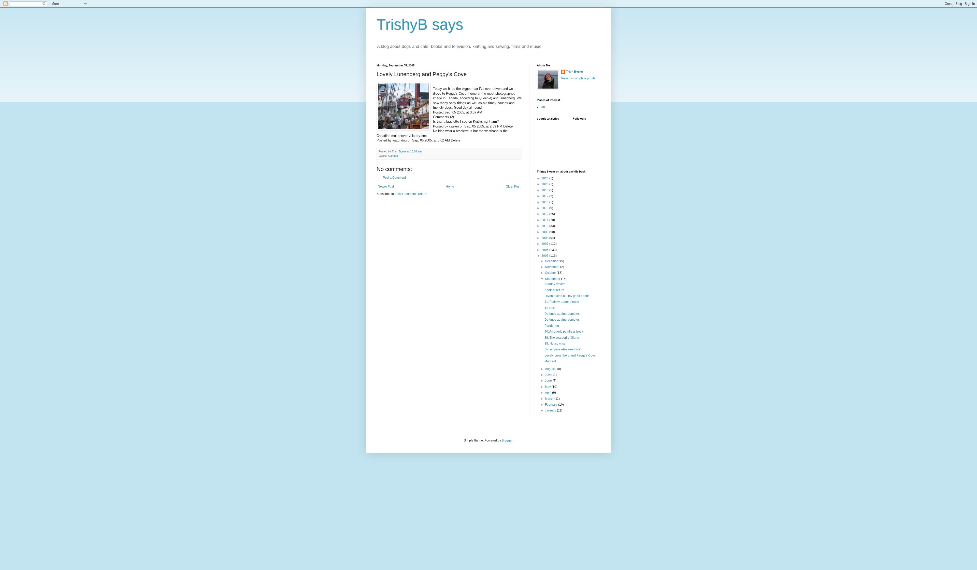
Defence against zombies (562, 314)
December (552, 261)
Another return (554, 290)
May (548, 387)
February (551, 404)
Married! (550, 361)
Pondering (551, 325)
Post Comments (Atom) (411, 194)
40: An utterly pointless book (563, 331)
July (548, 375)
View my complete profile (578, 78)
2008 (545, 238)
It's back (549, 308)
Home (450, 186)
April (548, 392)
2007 (545, 244)
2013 (545, 208)
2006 (545, 250)
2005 (545, 256)
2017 (545, 196)
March (549, 399)
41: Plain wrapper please (561, 302)
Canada (393, 155)
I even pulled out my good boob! (566, 296)
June (549, 380)
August (550, 369)
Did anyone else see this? (562, 349)
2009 (545, 232)
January (551, 410)
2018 (545, 190)
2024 (545, 178)
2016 (545, 202)
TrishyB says (420, 24)
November (552, 267)
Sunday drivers (554, 284)
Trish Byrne (574, 72)
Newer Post (386, 186)
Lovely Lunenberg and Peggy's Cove (570, 355)
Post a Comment (394, 177)
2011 (545, 220)
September (553, 279)
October (551, 273)
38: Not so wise (555, 343)
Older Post (513, 186)
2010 (545, 226)
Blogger (507, 440)
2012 (545, 214)
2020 (545, 184)
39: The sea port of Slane (561, 337)
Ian (543, 107)
